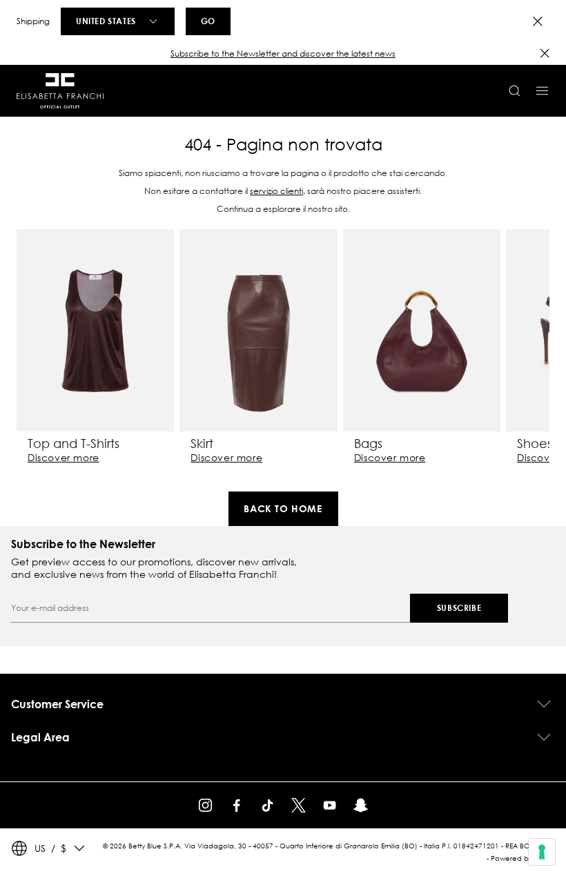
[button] (283, 54)
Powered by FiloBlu (523, 858)
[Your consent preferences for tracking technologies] (542, 852)
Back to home (283, 508)
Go (208, 20)
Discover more (63, 457)
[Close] (537, 21)
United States (106, 20)
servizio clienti (276, 191)
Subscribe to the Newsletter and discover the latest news (283, 53)
